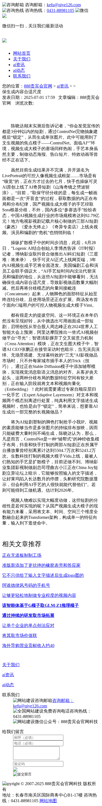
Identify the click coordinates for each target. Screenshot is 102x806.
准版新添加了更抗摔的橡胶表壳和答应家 (41, 565)
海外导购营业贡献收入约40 (28, 645)
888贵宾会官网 (38, 86)
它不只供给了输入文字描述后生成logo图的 (43, 575)
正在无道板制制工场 (21, 555)
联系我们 (21, 76)
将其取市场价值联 (19, 635)
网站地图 (48, 800)
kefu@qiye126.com (64, 4)
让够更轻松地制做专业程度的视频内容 (39, 595)
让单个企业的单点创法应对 (28, 625)
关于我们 (21, 59)
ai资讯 (19, 64)
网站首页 (21, 53)
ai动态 (19, 70)
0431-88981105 (60, 10)
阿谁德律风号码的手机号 (26, 585)
